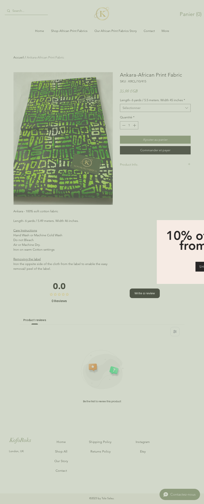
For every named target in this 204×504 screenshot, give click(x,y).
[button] (199, 224)
